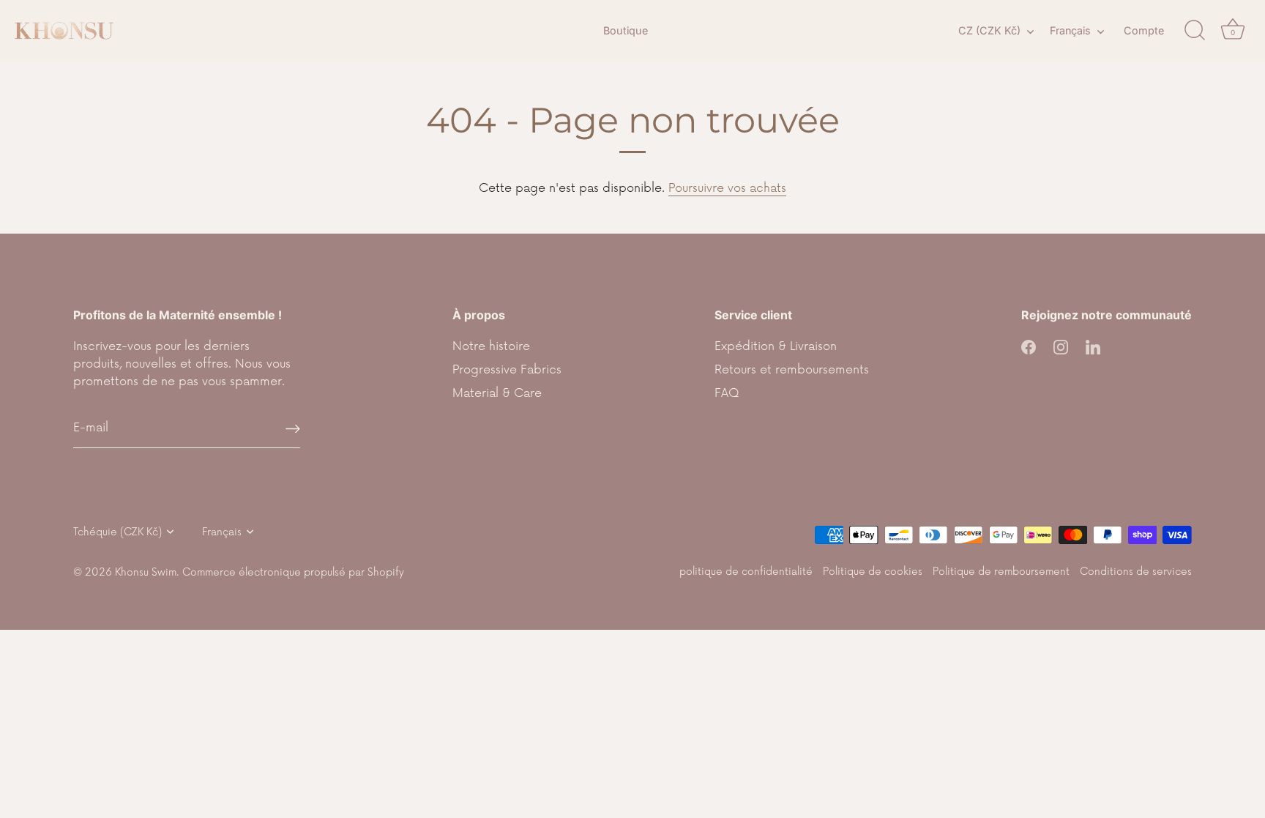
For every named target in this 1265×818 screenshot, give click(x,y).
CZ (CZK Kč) (989, 30)
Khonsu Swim (145, 572)
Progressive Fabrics (506, 369)
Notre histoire (491, 346)
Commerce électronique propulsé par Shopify (293, 572)
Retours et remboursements (791, 369)
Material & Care (497, 393)
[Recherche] (1195, 31)
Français (1070, 30)
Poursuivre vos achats (727, 188)
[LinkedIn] (1093, 346)
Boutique (625, 30)
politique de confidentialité (746, 571)
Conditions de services (1136, 571)
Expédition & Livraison (775, 346)
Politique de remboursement (1001, 571)
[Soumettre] (293, 428)
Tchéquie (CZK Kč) (117, 532)
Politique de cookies (872, 571)
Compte (1144, 30)
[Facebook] (1028, 346)
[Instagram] (1060, 346)
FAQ (726, 393)
